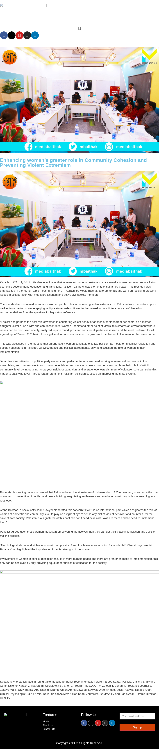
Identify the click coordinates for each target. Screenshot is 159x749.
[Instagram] (27, 35)
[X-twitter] (12, 35)
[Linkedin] (35, 35)
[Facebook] (4, 35)
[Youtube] (19, 35)
